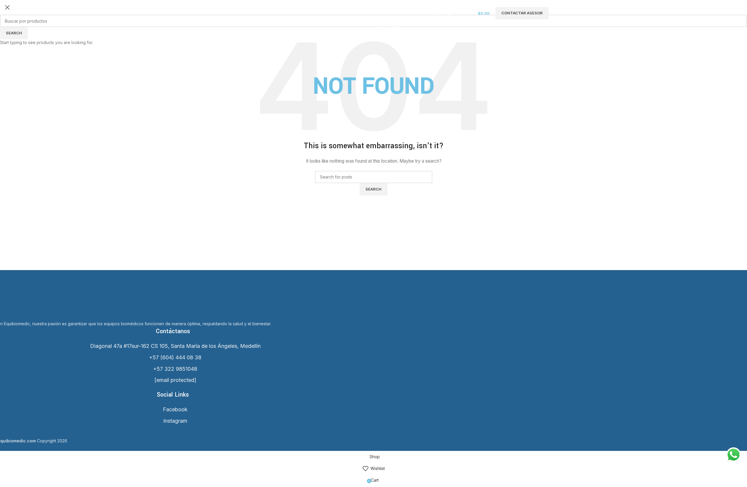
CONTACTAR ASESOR (522, 13)
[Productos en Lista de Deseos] (449, 13)
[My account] (437, 13)
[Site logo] (232, 12)
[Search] (428, 13)
